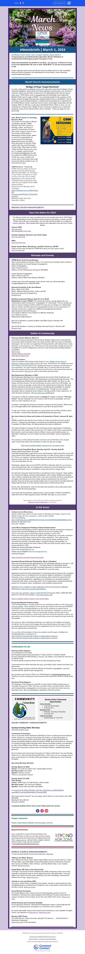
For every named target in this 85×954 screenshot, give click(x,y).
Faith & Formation (46, 716)
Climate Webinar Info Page (21, 354)
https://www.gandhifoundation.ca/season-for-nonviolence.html (42, 445)
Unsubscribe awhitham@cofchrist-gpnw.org (42, 937)
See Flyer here (17, 229)
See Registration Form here (21, 231)
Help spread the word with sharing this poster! (28, 557)
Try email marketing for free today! (43, 950)
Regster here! (16, 322)
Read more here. (24, 866)
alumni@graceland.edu (44, 595)
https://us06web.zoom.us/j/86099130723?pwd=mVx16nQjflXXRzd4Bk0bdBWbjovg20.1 (42, 520)
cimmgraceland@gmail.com (23, 153)
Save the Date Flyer (18, 237)
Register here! (16, 328)
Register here (16, 295)
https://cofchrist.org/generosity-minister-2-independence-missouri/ (35, 638)
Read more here (29, 887)
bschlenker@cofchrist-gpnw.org (41, 941)
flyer (34, 311)
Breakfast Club (45, 710)
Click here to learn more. (20, 730)
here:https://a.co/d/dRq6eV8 (44, 393)
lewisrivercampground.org (37, 551)
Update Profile (33, 939)
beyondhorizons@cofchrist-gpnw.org (26, 844)
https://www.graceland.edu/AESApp (33, 589)
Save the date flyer (18, 250)
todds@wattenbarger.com (61, 674)
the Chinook (52, 62)
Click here (28, 371)
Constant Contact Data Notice (47, 939)
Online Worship (45, 704)
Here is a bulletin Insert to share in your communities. (30, 599)
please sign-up (21, 840)
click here (49, 854)
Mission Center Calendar (37, 502)
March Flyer (16, 352)
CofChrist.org (33, 912)
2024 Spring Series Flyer (20, 356)
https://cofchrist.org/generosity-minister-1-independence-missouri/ (35, 636)
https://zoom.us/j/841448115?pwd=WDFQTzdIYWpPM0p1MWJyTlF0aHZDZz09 (38, 791)
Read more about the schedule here (24, 293)
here (24, 163)
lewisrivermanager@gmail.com (23, 549)
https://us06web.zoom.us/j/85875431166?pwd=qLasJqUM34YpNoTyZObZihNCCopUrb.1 (25, 193)
